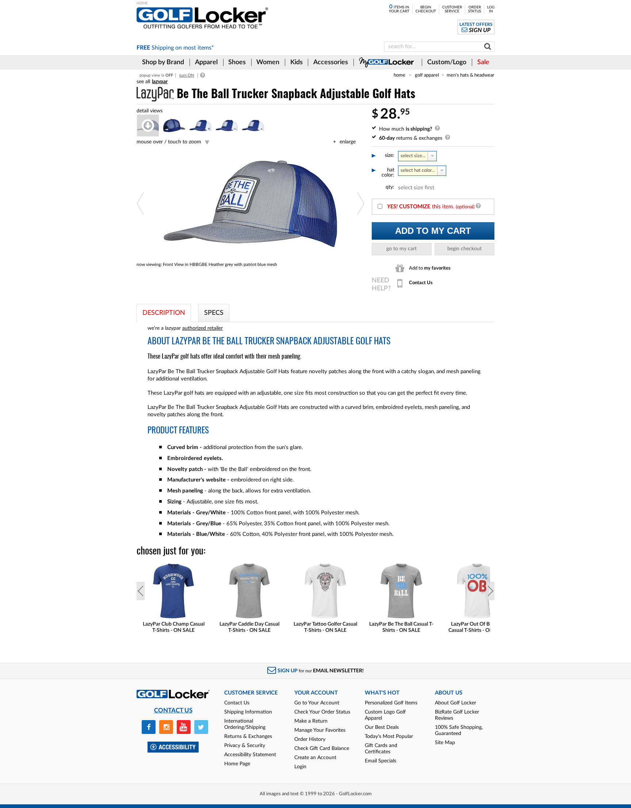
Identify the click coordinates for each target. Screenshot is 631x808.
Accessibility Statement (250, 754)
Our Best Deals (382, 727)
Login (300, 766)
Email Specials (380, 760)
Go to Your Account (316, 702)
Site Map (445, 742)
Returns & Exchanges (248, 736)
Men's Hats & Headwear (470, 75)
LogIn (490, 9)
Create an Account (315, 757)
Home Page (237, 763)
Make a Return (311, 721)
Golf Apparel (427, 75)
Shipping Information (248, 712)
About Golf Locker (455, 702)
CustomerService (452, 9)
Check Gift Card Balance (321, 748)
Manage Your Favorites (319, 730)
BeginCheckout (426, 9)
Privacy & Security (244, 745)
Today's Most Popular (389, 736)
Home (399, 75)
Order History (309, 739)
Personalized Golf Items (391, 702)
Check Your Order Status (322, 712)
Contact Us (236, 702)
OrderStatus (474, 9)
